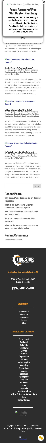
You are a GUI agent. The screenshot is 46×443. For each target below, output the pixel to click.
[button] (44, 2)
